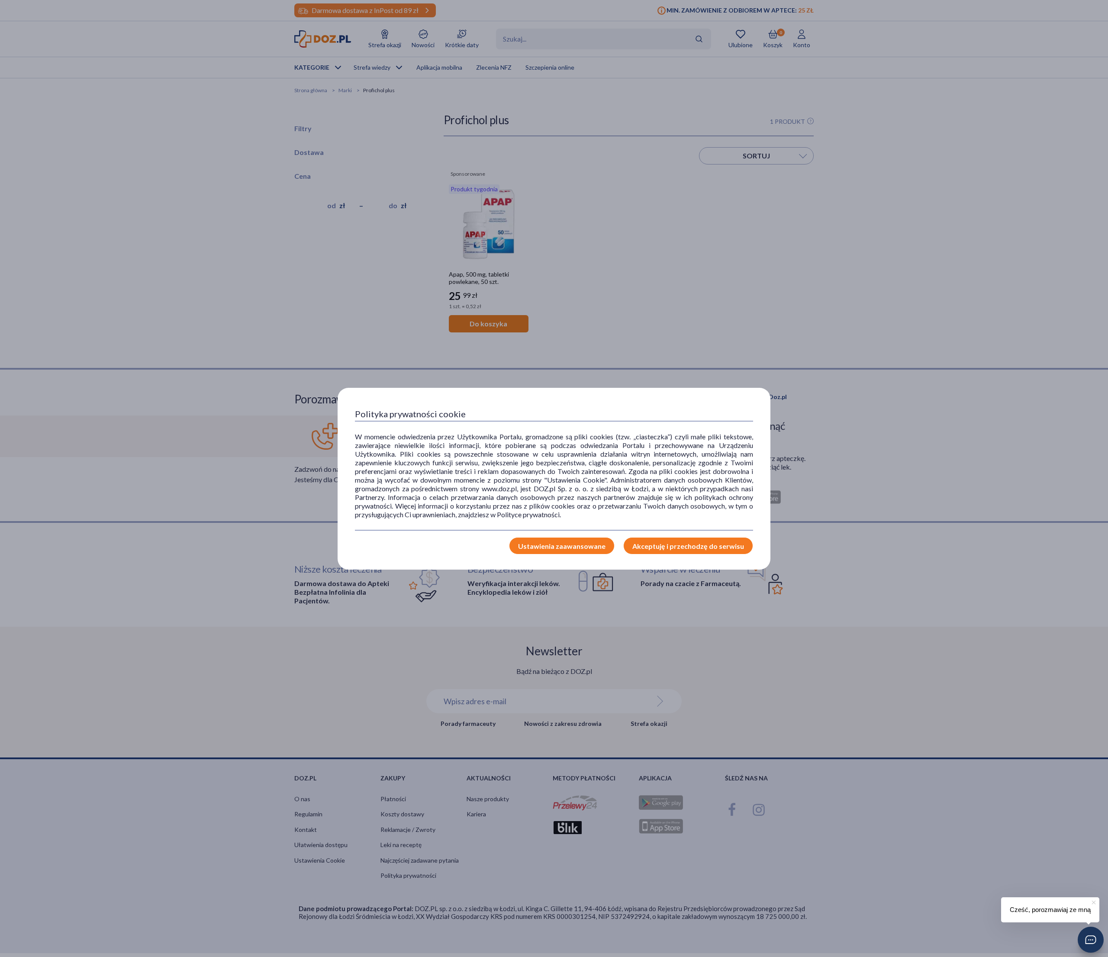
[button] (1091, 940)
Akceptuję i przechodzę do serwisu (688, 546)
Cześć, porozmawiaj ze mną (1050, 909)
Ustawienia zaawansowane (562, 546)
